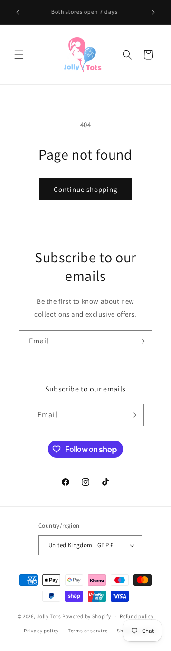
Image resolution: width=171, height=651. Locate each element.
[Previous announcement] (17, 12)
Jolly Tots (49, 615)
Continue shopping (86, 189)
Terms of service (88, 630)
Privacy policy (41, 630)
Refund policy (136, 616)
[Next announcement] (153, 12)
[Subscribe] (141, 341)
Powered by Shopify (86, 615)
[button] (19, 54)
